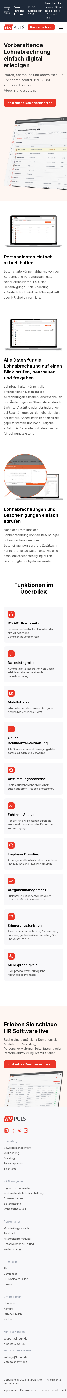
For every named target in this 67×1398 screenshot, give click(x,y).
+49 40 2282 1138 (14, 1343)
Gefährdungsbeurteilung (19, 1243)
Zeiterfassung (12, 1203)
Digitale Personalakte (17, 1188)
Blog (6, 1268)
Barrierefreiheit (49, 1390)
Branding (9, 1158)
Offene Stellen (13, 1313)
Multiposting (11, 1153)
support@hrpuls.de (15, 1338)
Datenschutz (28, 1390)
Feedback (10, 1233)
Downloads (10, 1273)
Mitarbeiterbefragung (17, 1238)
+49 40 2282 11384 (15, 1362)
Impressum (10, 1390)
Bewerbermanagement (17, 1147)
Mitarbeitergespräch (16, 1228)
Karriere (8, 1308)
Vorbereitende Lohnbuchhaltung (24, 1193)
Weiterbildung (12, 1249)
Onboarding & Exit (15, 1208)
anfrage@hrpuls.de (15, 1357)
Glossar (8, 1284)
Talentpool (10, 1168)
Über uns (9, 1303)
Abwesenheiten (13, 1198)
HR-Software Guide (16, 1278)
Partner (8, 1319)
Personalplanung (14, 1163)
